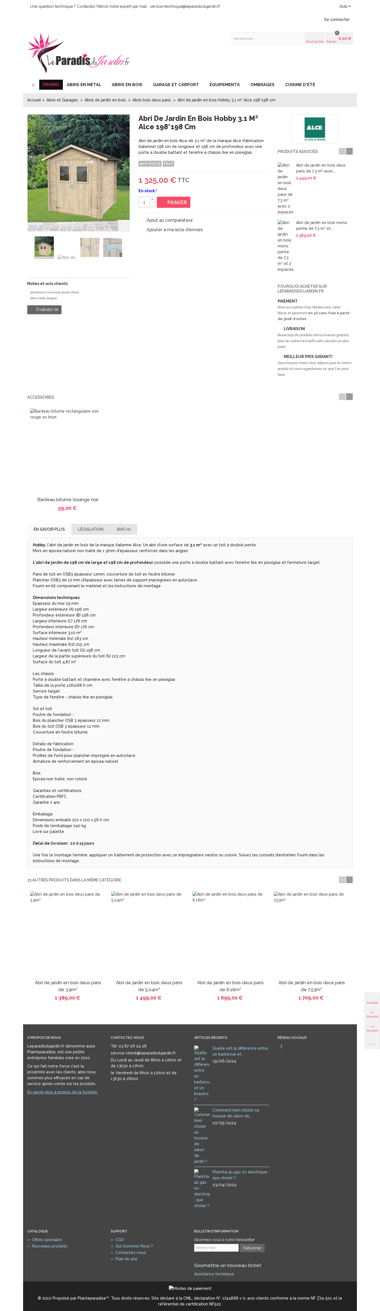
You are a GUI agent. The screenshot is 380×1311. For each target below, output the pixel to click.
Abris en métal (84, 84)
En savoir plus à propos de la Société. (62, 1092)
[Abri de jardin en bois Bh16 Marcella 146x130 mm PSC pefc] (90, 247)
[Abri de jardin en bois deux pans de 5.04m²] (149, 934)
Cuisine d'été (300, 84)
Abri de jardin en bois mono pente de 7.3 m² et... (321, 225)
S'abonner (252, 1248)
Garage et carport (176, 84)
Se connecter (337, 19)
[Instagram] (290, 1047)
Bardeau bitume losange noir (67, 499)
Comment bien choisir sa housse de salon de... (236, 1113)
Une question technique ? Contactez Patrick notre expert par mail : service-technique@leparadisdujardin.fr (125, 6)
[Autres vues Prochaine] (127, 247)
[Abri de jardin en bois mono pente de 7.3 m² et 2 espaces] (285, 246)
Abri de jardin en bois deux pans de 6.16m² (230, 986)
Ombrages (262, 84)
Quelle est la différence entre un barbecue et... (240, 1051)
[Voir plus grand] (124, 226)
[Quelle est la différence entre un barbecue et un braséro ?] (202, 1073)
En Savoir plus (49, 529)
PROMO (51, 84)
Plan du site (124, 1259)
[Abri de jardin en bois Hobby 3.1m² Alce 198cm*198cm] (44, 247)
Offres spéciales (44, 1239)
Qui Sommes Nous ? (132, 1246)
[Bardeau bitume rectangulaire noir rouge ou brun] (68, 451)
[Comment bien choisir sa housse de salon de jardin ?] (202, 1135)
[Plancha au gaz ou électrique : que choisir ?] (202, 1188)
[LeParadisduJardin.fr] (78, 52)
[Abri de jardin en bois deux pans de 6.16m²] (230, 934)
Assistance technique (214, 1274)
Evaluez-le (46, 309)
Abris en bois (127, 84)
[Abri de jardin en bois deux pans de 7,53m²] (311, 934)
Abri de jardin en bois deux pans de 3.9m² (68, 986)
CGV (117, 1239)
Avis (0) (124, 529)
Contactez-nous (128, 1252)
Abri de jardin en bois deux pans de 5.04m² (149, 986)
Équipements (224, 84)
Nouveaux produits (47, 1246)
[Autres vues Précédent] (30, 247)
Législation (90, 529)
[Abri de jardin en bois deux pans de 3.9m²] (68, 934)
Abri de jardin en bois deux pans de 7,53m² (311, 986)
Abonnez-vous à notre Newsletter (224, 1239)
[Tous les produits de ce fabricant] (315, 129)
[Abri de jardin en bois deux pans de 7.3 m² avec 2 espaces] (285, 188)
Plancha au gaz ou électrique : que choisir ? (241, 1175)
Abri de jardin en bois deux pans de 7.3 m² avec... (321, 168)
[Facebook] (281, 1047)
